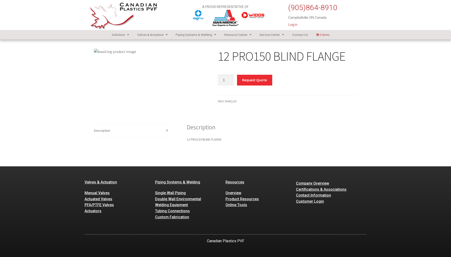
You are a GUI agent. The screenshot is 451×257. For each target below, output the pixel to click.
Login (292, 24)
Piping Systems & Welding (194, 35)
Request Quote (254, 80)
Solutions (118, 35)
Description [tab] (102, 130)
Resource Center (236, 35)
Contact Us (300, 35)
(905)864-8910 (312, 7)
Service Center (270, 35)
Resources (235, 182)
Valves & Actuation (150, 35)
